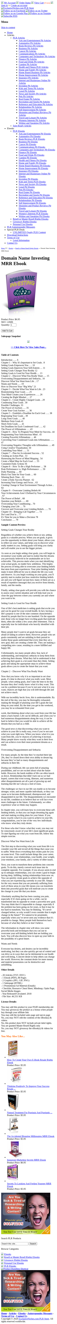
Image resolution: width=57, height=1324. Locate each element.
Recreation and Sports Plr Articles (34, 102)
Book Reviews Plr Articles (31, 46)
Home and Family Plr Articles (32, 70)
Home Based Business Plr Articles (34, 72)
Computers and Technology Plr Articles (37, 56)
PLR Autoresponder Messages (21, 227)
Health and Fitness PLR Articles (33, 67)
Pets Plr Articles (26, 96)
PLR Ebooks (19, 131)
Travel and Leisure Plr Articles (33, 117)
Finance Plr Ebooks (28, 152)
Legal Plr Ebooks (27, 187)
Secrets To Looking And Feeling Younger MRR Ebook (29, 1185)
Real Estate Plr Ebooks (29, 192)
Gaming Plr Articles (28, 64)
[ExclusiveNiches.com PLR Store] (17, 8)
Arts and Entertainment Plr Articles (35, 40)
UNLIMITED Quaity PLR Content (29, 232)
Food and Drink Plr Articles (31, 62)
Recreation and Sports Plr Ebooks (34, 195)
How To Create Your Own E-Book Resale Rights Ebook (30, 1061)
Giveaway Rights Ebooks (25, 221)
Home (10, 32)
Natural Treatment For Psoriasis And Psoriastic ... (29, 1112)
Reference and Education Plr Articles (36, 104)
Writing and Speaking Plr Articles (34, 123)
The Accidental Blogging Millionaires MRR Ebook (30, 1136)
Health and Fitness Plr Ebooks (33, 160)
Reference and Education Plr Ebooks (36, 197)
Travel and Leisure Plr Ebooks (33, 211)
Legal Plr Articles (27, 91)
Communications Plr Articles (32, 54)
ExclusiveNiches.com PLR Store (34, 1318)
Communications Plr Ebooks (32, 147)
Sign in (4, 5)
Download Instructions (17, 235)
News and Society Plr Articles (32, 94)
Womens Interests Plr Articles (32, 120)
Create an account (19, 5)
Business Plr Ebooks (28, 141)
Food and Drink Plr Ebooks (31, 155)
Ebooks (11, 248)
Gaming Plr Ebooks (28, 157)
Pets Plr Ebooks (26, 189)
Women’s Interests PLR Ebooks (33, 213)
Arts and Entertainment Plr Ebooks (35, 133)
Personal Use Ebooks (23, 224)
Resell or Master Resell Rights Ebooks (30, 219)
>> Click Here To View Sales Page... (28, 347)
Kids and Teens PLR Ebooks (32, 181)
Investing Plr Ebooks (28, 179)
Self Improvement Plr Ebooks (32, 203)
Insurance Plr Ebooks (28, 171)
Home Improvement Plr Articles (33, 75)
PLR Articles (19, 38)
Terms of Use (13, 237)
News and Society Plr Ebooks (32, 184)
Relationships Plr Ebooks (30, 200)
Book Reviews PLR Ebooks (32, 139)
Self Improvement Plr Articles (32, 109)
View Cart (39, 2)
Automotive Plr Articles (29, 43)
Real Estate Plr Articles (29, 99)
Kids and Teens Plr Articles (31, 88)
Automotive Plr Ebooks (29, 136)
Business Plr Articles (28, 48)
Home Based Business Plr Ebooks (34, 165)
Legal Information (21, 240)
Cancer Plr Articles (27, 51)
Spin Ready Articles (22, 125)
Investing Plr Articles (28, 86)
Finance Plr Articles (28, 59)
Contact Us (12, 243)
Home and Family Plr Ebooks (32, 163)
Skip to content (8, 27)
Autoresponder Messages (39, 1313)
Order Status (25, 2)
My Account (10, 2)
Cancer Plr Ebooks (27, 144)
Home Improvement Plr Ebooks (33, 168)
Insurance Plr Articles (28, 78)
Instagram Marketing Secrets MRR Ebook (26, 1160)
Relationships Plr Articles (30, 107)
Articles (12, 1313)
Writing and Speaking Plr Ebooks (34, 216)
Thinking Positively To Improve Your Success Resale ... (28, 1087)
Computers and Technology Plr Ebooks (37, 149)
